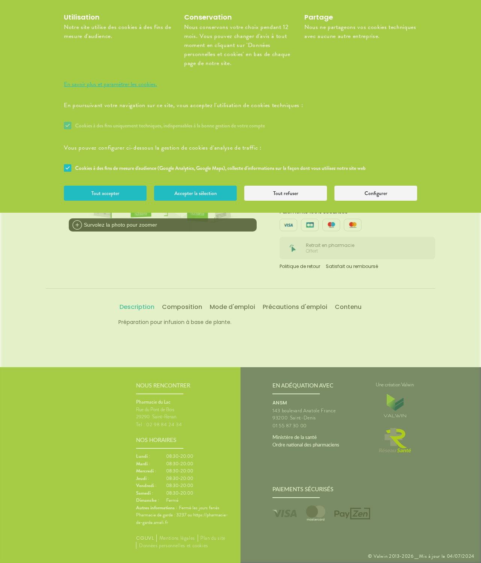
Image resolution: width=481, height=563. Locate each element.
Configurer (376, 193)
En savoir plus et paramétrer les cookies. (110, 84)
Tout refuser (285, 193)
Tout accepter (105, 193)
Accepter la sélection (195, 193)
